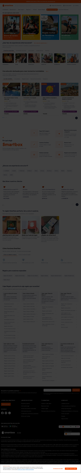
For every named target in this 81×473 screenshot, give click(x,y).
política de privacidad (30, 469)
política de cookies (21, 469)
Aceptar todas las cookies (71, 468)
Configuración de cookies (58, 468)
